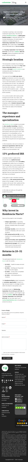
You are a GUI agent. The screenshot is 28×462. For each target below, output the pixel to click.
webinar (17, 51)
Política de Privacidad (20, 376)
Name (4, 317)
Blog (3, 414)
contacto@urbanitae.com (9, 300)
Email (3, 323)
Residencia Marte (12, 35)
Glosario (17, 369)
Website (4, 330)
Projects (16, 18)
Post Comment (7, 358)
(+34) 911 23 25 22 (6, 373)
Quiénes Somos (6, 412)
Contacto (4, 416)
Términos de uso (19, 374)
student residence (17, 69)
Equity (11, 18)
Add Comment (6, 337)
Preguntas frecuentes (20, 367)
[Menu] (25, 2)
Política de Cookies (20, 377)
